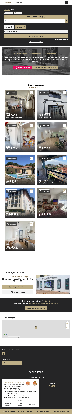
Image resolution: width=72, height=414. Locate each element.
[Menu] (66, 2)
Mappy (18, 337)
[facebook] (3, 353)
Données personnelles (43, 411)
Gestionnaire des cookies (61, 411)
